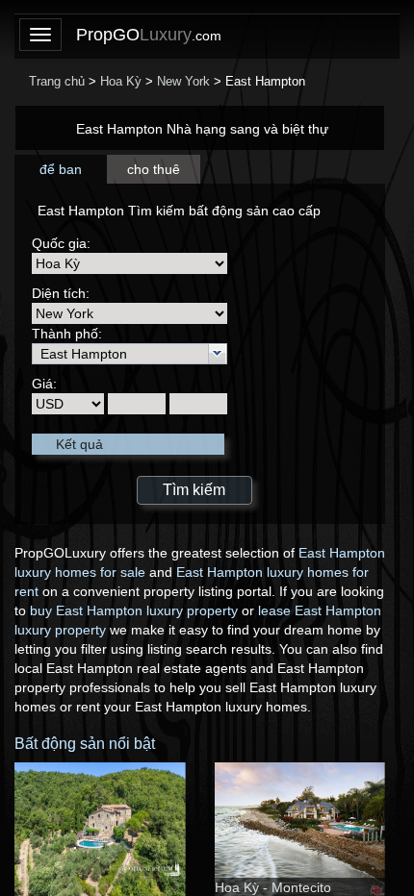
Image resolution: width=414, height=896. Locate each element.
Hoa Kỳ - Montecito (273, 887)
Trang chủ (57, 81)
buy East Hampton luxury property (134, 610)
